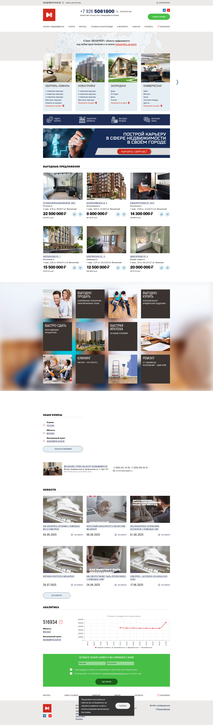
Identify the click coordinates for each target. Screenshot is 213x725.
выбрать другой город (73, 3)
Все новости (78, 535)
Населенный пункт (56, 438)
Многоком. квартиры (53, 100)
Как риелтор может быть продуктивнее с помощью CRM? (106, 578)
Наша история (122, 31)
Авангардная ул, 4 (139, 256)
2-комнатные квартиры (54, 94)
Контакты (149, 26)
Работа (117, 695)
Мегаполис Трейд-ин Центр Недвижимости (85, 466)
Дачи (113, 97)
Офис (145, 91)
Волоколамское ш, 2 (97, 203)
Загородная (118, 86)
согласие (83, 669)
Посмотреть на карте (53, 106)
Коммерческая (152, 86)
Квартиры (46, 31)
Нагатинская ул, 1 (52, 256)
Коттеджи (114, 94)
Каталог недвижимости (53, 26)
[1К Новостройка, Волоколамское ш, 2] (106, 186)
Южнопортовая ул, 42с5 (142, 203)
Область (51, 430)
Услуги (72, 26)
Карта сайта (80, 716)
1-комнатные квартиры (54, 91)
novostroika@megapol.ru (124, 471)
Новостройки (86, 86)
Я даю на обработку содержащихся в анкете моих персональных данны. (105, 669)
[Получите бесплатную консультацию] (74, 214)
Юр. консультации (97, 31)
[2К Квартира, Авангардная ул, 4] (150, 239)
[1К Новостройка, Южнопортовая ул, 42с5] (150, 186)
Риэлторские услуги (76, 31)
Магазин (146, 94)
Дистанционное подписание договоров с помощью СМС (144, 528)
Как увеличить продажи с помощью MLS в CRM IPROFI (61, 528)
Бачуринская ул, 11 (96, 256)
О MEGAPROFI (122, 26)
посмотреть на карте (126, 44)
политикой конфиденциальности (115, 673)
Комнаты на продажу (53, 103)
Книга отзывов (71, 695)
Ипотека (82, 26)
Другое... (147, 103)
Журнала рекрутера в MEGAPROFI (58, 576)
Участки (114, 100)
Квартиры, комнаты (57, 86)
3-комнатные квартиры (54, 97)
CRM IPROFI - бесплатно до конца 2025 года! (148, 578)
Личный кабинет (164, 3)
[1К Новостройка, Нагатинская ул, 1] (63, 239)
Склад (145, 97)
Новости (136, 26)
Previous (36, 82)
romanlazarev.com (163, 705)
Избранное (165, 26)
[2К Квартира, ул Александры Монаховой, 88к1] (63, 186)
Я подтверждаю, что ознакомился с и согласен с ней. (108, 673)
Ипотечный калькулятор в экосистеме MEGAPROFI (106, 528)
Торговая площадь (150, 100)
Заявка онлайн (159, 16)
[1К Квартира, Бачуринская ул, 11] (106, 239)
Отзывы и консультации (102, 26)
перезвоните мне (126, 12)
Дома (113, 91)
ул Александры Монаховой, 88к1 (59, 203)
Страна (50, 422)
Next (177, 82)
